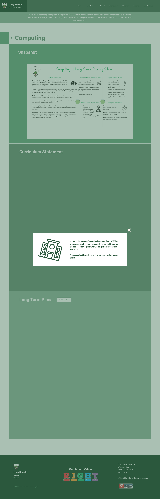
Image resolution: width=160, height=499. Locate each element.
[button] (129, 230)
